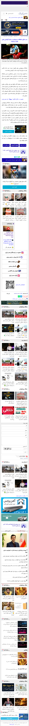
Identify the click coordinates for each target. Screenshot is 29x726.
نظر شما (25, 423)
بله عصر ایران (5, 99)
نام (26, 425)
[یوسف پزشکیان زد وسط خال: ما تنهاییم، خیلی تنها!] (14, 540)
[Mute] (6, 177)
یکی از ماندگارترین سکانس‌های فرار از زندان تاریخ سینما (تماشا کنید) (8, 235)
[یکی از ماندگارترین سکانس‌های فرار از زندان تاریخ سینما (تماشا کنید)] (8, 228)
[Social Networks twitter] (17, 157)
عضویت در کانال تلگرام (18, 99)
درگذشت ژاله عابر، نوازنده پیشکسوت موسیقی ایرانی (14, 556)
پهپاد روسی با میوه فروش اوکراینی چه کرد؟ (16, 581)
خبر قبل (7, 145)
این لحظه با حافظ (12, 262)
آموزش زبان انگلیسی (13, 271)
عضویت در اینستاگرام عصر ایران (13, 253)
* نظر (26, 435)
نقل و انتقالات (14, 299)
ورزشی (22, 36)
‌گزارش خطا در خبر (25, 296)
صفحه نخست (26, 36)
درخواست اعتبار (8, 131)
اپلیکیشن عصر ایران (20, 285)
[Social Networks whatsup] (19, 157)
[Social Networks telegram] (15, 157)
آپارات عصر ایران (13, 276)
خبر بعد (22, 145)
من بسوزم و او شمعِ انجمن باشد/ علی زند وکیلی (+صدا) (11, 151)
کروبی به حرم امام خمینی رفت (19, 577)
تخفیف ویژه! (9, 718)
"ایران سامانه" (11, 724)
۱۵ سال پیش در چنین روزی (13, 257)
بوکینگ (21, 458)
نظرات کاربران (14, 145)
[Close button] (28, 712)
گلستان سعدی (12, 266)
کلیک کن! (14, 187)
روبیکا (10, 99)
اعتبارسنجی (25, 458)
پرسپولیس (20, 299)
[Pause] (4, 177)
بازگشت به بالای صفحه (21, 496)
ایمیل (26, 430)
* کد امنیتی (25, 446)
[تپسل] (3, 164)
